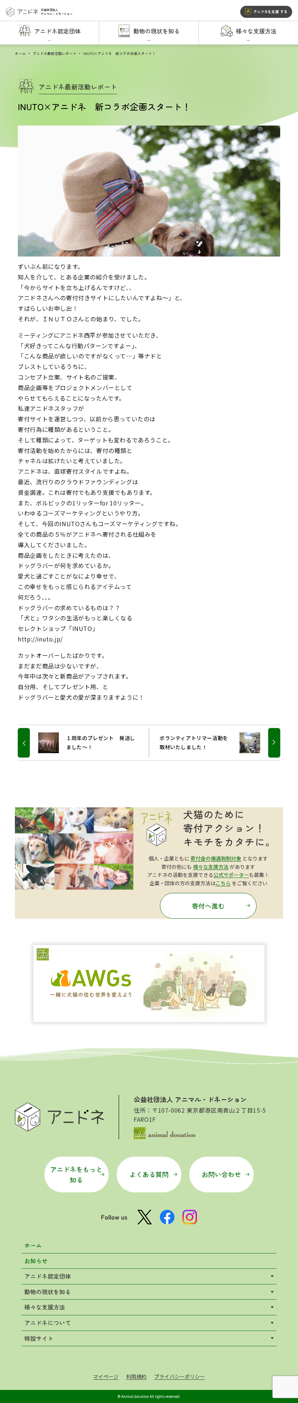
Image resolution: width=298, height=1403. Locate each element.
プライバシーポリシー (179, 1376)
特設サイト (38, 1338)
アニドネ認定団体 (47, 1276)
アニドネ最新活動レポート (54, 53)
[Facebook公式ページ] (167, 1217)
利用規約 (136, 1376)
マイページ (105, 1376)
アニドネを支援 (270, 11)
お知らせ (36, 1260)
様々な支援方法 (211, 866)
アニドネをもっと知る (76, 1174)
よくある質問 (149, 1174)
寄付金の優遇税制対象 (215, 858)
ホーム (20, 53)
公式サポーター (231, 874)
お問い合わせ (221, 1174)
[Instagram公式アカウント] (189, 1217)
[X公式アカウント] (144, 1217)
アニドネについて (47, 1322)
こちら (223, 883)
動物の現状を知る (47, 1291)
